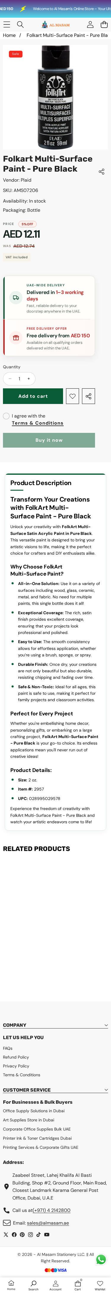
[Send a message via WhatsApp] (101, 1259)
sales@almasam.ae (48, 1223)
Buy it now (49, 440)
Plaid (26, 180)
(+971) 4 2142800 (51, 1210)
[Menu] (6, 24)
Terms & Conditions (38, 423)
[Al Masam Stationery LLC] (55, 24)
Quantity (11, 366)
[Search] (20, 24)
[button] (104, 24)
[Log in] (90, 24)
